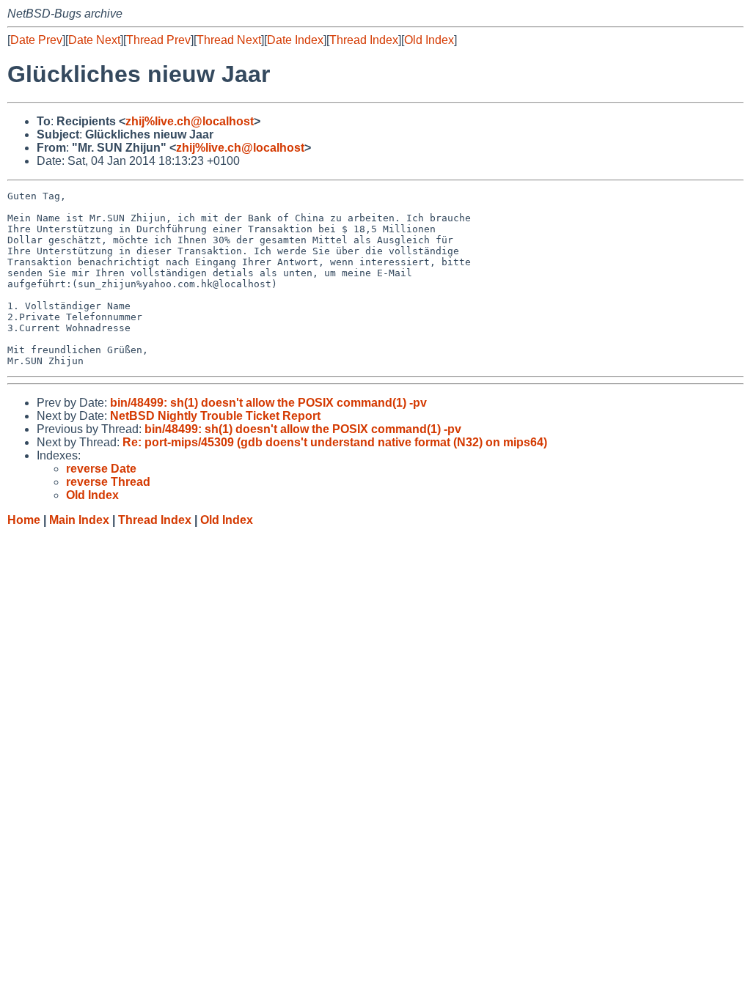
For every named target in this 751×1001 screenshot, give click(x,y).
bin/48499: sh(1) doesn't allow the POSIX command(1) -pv (268, 402)
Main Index (79, 520)
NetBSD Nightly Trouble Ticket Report (215, 416)
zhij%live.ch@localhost (189, 121)
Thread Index (363, 40)
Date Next (94, 40)
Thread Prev (158, 40)
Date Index (295, 40)
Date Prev (36, 40)
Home (23, 520)
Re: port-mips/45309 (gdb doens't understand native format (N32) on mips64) (334, 442)
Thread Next (229, 40)
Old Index (429, 40)
